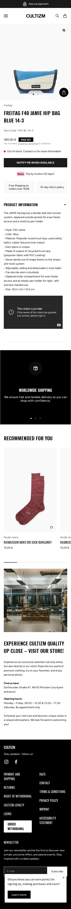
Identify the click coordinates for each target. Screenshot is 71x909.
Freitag (8, 105)
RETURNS (9, 787)
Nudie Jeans (11, 537)
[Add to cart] (63, 92)
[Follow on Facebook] (16, 761)
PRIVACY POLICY (48, 800)
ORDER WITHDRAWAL (16, 826)
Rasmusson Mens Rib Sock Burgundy (28, 542)
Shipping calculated (28, 143)
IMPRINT (44, 809)
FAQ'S (42, 774)
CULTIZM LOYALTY (14, 805)
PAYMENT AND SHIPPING (12, 776)
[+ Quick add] (51, 527)
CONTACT (44, 783)
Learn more (19, 895)
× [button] (64, 877)
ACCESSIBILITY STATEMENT (47, 820)
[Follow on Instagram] (6, 761)
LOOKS (7, 814)
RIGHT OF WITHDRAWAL (18, 796)
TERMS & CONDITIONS (52, 791)
